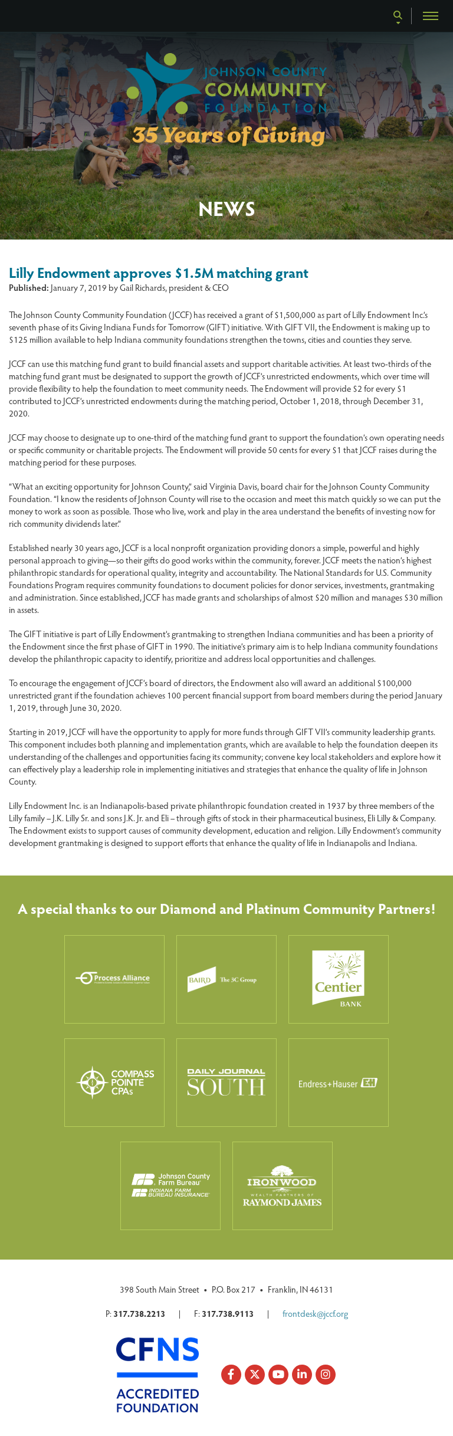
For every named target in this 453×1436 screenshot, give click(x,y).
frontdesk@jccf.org (315, 1313)
